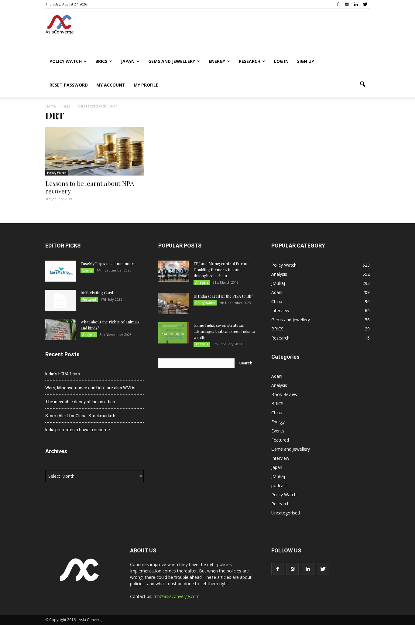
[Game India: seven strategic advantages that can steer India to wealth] (173, 332)
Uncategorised (285, 513)
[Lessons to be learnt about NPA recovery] (94, 151)
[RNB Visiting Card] (60, 300)
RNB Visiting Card (97, 292)
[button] (362, 84)
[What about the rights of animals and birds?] (60, 329)
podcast (279, 485)
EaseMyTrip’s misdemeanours (108, 263)
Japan (128, 61)
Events (87, 270)
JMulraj (278, 283)
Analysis (88, 335)
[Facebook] (337, 4)
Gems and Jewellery (171, 61)
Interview (280, 310)
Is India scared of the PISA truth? (223, 296)
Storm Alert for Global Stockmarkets (81, 415)
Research (249, 61)
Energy (217, 61)
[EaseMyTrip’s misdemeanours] (60, 271)
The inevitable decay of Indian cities (80, 401)
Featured (89, 299)
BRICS (101, 61)
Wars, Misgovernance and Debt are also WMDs (90, 387)
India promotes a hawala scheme (77, 429)
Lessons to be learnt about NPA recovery (89, 187)
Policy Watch (66, 61)
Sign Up (305, 61)
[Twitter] (365, 4)
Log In (281, 61)
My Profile (146, 85)
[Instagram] (347, 4)
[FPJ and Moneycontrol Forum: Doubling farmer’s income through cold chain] (173, 271)
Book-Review (284, 394)
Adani (276, 292)
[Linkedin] (356, 4)
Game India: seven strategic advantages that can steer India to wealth (224, 331)
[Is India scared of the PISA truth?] (173, 303)
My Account (110, 85)
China (276, 301)
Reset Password (69, 85)
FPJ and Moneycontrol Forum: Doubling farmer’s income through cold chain (221, 269)
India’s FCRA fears (62, 373)
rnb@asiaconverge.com (176, 596)
